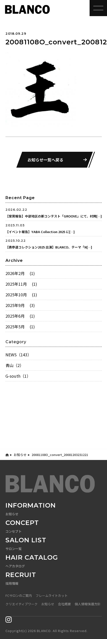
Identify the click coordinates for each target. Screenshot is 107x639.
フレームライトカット (52, 595)
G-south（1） (18, 376)
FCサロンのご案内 (18, 595)
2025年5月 (20, 327)
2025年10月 (21, 295)
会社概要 (64, 604)
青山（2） (14, 365)
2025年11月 (21, 284)
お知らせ (20, 454)
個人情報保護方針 (88, 604)
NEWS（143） (18, 355)
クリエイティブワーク (21, 604)
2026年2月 (20, 273)
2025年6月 (20, 316)
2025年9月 (20, 305)
